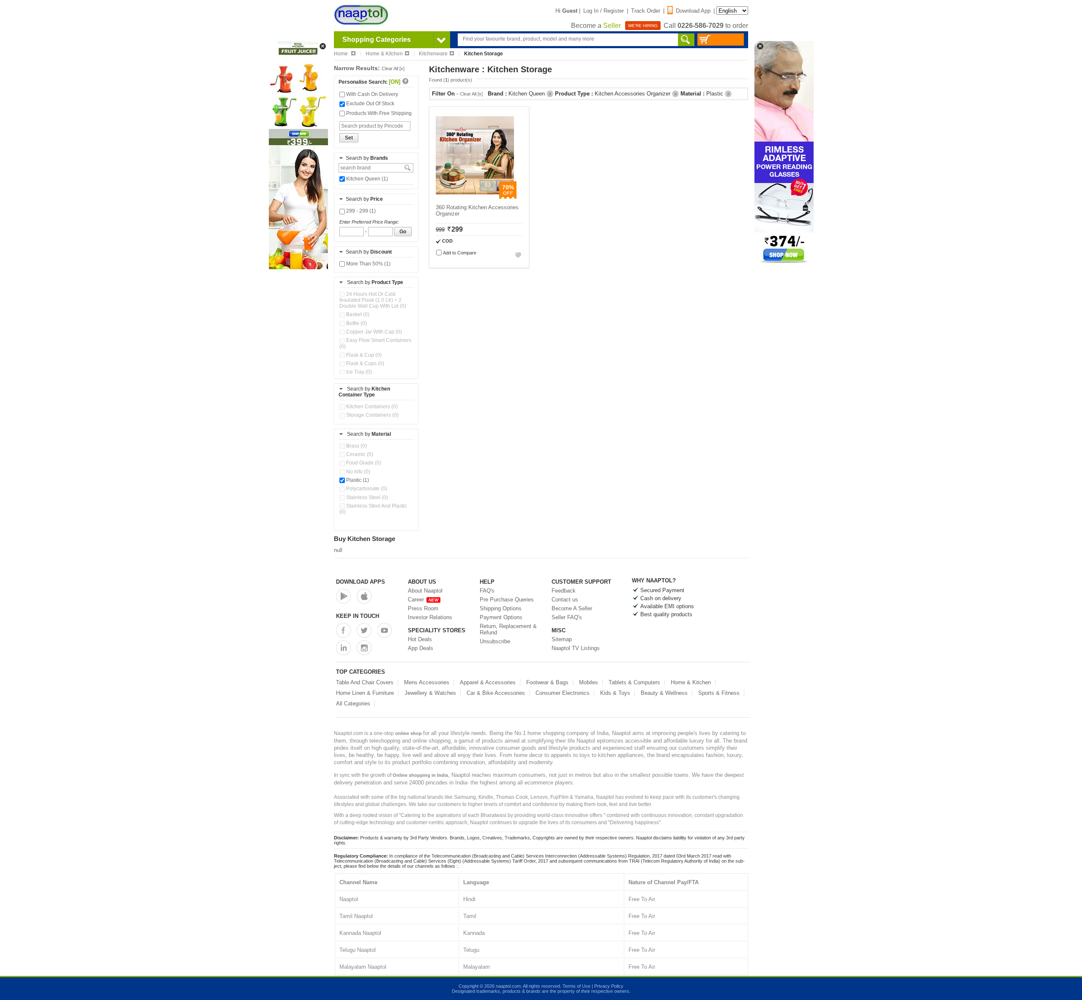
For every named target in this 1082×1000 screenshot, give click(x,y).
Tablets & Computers (634, 682)
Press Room (423, 608)
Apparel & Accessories (488, 682)
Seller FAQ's (567, 617)
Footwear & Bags (547, 682)
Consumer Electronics (563, 693)
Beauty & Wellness (664, 693)
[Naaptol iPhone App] (364, 596)
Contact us (565, 599)
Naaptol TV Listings (576, 648)
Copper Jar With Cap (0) (373, 332)
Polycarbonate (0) (366, 489)
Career (423, 599)
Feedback (564, 590)
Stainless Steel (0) (366, 497)
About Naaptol (425, 590)
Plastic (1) (357, 480)
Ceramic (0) (359, 454)
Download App (693, 11)
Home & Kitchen (384, 54)
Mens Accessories (426, 682)
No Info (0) (357, 472)
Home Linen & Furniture (365, 693)
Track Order (645, 11)
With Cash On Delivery (371, 94)
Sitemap (562, 639)
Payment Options (501, 617)
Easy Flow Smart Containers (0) (375, 343)
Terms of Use (576, 986)
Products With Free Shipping (378, 113)
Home (341, 54)
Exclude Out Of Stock (369, 104)
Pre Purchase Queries (507, 599)
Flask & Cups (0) (364, 363)
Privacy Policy (608, 986)
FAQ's (487, 590)
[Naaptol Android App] (343, 596)
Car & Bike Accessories (496, 693)
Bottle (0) (356, 323)
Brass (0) (356, 446)
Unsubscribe (495, 641)
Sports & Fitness (719, 693)
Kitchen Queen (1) (366, 179)
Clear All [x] (393, 68)
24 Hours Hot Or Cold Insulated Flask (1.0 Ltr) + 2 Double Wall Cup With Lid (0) (372, 300)
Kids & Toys (615, 693)
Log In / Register (603, 11)
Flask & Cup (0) (363, 355)
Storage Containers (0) (372, 415)
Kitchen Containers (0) (371, 407)
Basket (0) (357, 314)
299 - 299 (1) (360, 211)
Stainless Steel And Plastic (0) (373, 509)
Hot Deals (420, 639)
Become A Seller (572, 608)
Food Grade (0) (363, 463)
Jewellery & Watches (430, 693)
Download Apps (360, 582)
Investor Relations (430, 617)
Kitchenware (433, 54)
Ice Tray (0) (358, 372)
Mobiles (588, 682)
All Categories (353, 703)
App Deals (420, 648)
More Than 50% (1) (368, 264)
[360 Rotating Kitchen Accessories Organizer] (475, 197)
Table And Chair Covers (364, 682)
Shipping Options (501, 608)
